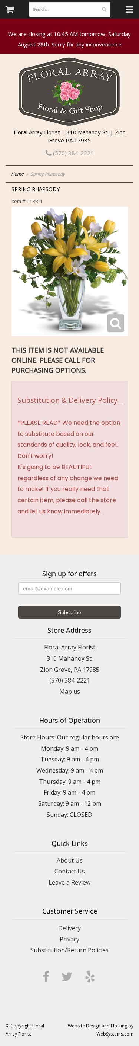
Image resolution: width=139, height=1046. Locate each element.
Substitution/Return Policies (69, 950)
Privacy (69, 939)
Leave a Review (69, 882)
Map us (69, 691)
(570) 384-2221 (73, 153)
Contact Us (69, 871)
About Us (70, 860)
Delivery (69, 928)
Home (17, 174)
